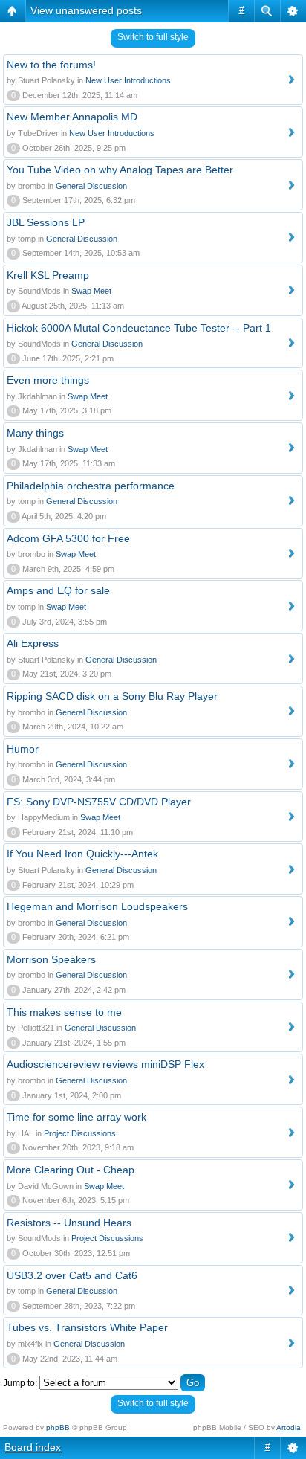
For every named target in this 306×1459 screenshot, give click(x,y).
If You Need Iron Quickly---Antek (82, 854)
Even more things (48, 380)
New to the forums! (51, 65)
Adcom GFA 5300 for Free (68, 538)
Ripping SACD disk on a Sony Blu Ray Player (112, 696)
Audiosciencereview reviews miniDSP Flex (105, 1064)
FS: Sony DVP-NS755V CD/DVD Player (99, 802)
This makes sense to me (64, 1012)
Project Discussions (80, 1133)
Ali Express (33, 643)
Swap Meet (91, 290)
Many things (35, 433)
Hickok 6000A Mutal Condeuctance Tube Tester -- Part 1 (139, 328)
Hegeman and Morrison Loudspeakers (97, 906)
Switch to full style (153, 37)
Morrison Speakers (51, 959)
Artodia (288, 1427)
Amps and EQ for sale (58, 590)
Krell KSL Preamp (48, 275)
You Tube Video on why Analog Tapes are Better (120, 169)
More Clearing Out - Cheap (70, 1170)
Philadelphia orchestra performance (91, 486)
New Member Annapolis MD (72, 117)
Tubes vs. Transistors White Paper (87, 1327)
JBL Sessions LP (46, 222)
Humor (23, 749)
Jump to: (20, 1383)
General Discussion (91, 185)
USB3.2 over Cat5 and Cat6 (72, 1275)
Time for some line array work (76, 1117)
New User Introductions (128, 80)
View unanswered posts (86, 10)
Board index (32, 1447)
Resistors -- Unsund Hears (69, 1222)
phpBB (58, 1427)
